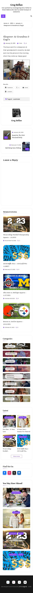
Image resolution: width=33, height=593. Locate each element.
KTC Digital (23, 587)
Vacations (22, 417)
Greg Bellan (16, 4)
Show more (16, 456)
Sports (20, 533)
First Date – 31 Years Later (16, 497)
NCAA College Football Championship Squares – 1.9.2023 (16, 540)
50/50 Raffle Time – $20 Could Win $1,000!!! (23, 451)
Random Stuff (9, 417)
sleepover (16, 99)
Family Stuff (8, 437)
